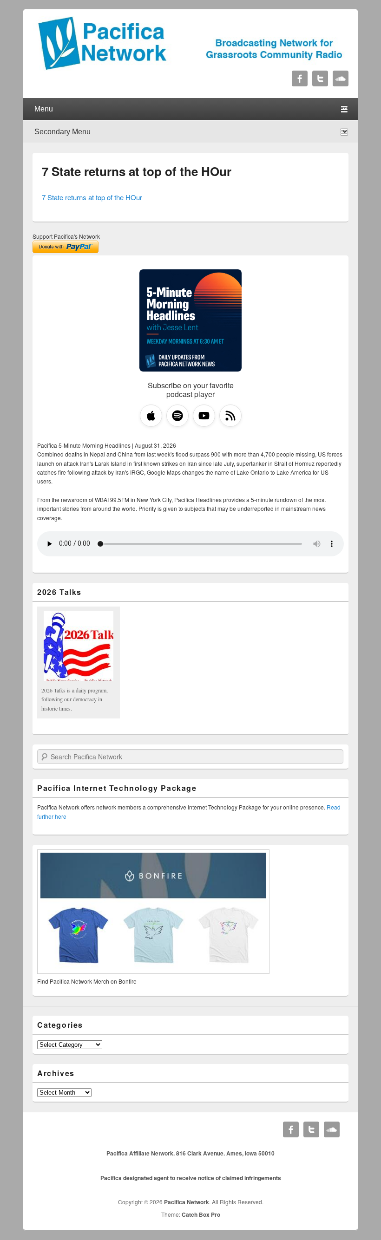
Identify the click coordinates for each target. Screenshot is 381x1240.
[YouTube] (204, 416)
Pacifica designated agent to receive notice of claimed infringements (190, 1178)
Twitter (320, 78)
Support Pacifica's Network (66, 236)
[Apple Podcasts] (151, 416)
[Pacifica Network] (190, 67)
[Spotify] (177, 416)
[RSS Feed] (230, 416)
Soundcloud (340, 78)
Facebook (300, 78)
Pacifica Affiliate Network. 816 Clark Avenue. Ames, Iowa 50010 (190, 1153)
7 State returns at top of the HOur (136, 171)
